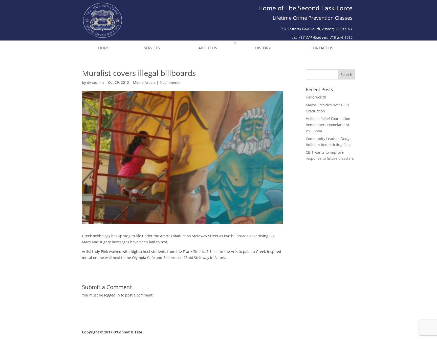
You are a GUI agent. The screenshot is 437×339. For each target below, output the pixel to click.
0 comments (170, 82)
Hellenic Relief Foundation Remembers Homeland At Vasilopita (328, 124)
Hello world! (316, 97)
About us (208, 47)
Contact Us (322, 47)
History (262, 47)
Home (103, 47)
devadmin (95, 82)
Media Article (144, 82)
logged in (112, 295)
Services (152, 47)
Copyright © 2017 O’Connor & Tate (112, 332)
